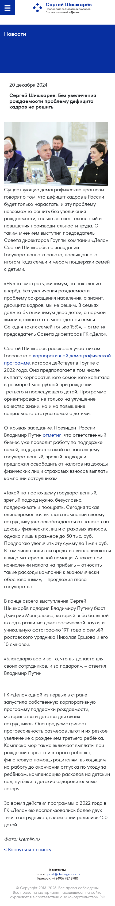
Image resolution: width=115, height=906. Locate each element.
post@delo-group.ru (63, 874)
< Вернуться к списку (27, 849)
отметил (52, 435)
